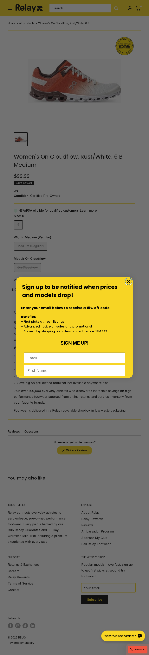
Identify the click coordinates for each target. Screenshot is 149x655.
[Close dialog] (128, 281)
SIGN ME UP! (74, 343)
